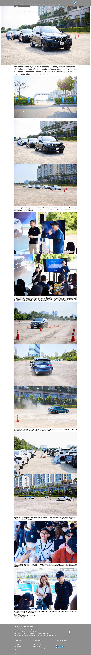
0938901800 (23, 1)
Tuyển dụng (45, 4)
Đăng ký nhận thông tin (18, 646)
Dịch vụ (26, 4)
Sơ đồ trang (16, 648)
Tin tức (39, 4)
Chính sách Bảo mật (36, 646)
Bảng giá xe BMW (33, 4)
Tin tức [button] (16, 6)
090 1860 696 (46, 1)
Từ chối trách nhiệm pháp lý (38, 642)
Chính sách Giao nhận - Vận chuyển (39, 648)
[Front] (75, 3)
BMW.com (58, 642)
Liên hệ (51, 4)
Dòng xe (21, 4)
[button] (55, 4)
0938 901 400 (33, 1)
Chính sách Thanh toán (37, 644)
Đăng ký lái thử (16, 644)
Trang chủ (16, 4)
